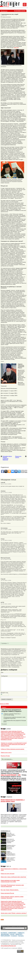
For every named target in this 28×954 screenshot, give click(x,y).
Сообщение (4, 676)
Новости (21, 932)
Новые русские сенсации (7, 873)
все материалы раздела (19, 10)
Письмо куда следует (18, 457)
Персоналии (5, 935)
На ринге (4, 932)
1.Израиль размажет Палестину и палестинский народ (12, 714)
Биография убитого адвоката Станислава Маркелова (7, 458)
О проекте (14, 935)
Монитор (19, 934)
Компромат (12, 932)
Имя (2, 672)
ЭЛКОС (20, 948)
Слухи (12, 934)
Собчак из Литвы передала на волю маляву (12, 749)
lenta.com (16, 47)
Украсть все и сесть (6, 752)
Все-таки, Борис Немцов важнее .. (10, 889)
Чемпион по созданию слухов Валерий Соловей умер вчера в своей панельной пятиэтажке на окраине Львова (14, 744)
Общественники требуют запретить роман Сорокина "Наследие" (12, 897)
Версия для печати (6, 17)
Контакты (21, 935)
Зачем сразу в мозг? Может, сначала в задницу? (14, 913)
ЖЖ (19, 775)
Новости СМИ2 (4, 703)
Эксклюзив (5, 934)
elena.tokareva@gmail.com (8, 945)
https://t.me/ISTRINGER (8, 775)
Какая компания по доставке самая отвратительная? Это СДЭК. (10, 881)
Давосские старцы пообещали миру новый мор (13, 877)
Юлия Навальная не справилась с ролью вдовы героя (13, 800)
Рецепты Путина (5, 755)
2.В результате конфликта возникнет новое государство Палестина (14, 718)
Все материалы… (7, 759)
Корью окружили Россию (7, 893)
